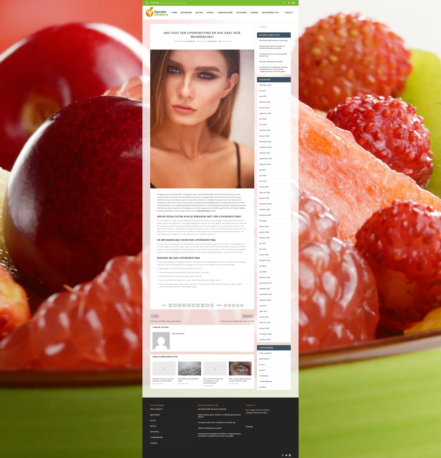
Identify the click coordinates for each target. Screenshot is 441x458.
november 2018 (265, 334)
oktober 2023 (264, 153)
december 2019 (265, 283)
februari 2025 (264, 102)
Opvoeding (241, 13)
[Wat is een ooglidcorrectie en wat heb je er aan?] (240, 368)
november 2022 (265, 204)
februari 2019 (264, 322)
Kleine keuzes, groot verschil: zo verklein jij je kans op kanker (272, 47)
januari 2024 (264, 136)
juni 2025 (262, 96)
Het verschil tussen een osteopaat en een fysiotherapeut (213, 381)
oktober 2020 (264, 260)
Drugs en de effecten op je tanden (173, 3)
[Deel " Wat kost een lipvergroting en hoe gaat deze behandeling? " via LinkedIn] (193, 305)
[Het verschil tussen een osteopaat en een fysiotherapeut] (215, 368)
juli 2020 (262, 266)
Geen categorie (265, 353)
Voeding (254, 13)
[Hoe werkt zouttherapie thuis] (189, 368)
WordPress (199, 455)
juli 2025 (262, 91)
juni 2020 (262, 272)
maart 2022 (264, 226)
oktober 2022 (264, 209)
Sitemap (249, 426)
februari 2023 (264, 192)
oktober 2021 (264, 238)
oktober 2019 (264, 289)
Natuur (199, 13)
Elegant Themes (169, 455)
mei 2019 (262, 306)
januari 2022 (264, 232)
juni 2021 (262, 249)
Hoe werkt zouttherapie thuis (188, 380)
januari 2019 (264, 328)
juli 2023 (262, 170)
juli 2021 (262, 243)
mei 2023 (262, 181)
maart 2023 (264, 187)
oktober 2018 (264, 339)
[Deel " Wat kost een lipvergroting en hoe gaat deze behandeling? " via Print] (211, 305)
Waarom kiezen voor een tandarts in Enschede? (163, 380)
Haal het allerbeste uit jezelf (270, 61)
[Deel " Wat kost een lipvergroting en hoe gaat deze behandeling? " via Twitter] (175, 305)
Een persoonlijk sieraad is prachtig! (273, 40)
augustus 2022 (265, 215)
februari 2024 (264, 130)
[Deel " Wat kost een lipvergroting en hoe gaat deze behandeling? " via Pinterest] (189, 305)
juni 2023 (262, 175)
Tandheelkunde (225, 13)
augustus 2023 (265, 164)
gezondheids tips (270, 13)
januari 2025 (264, 108)
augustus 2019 (265, 300)
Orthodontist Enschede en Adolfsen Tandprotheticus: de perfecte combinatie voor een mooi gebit (273, 69)
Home (174, 13)
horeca (210, 13)
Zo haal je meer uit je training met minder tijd (273, 55)
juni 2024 (262, 119)
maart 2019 (264, 317)
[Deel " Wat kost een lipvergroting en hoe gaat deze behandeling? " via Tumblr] (184, 305)
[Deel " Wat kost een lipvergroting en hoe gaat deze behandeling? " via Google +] (179, 305)
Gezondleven (190, 41)
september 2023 (265, 158)
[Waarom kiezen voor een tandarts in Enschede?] (164, 368)
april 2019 (263, 311)
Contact (288, 13)
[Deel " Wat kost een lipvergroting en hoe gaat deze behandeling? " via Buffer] (198, 305)
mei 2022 (262, 221)
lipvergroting (203, 211)
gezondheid (186, 13)
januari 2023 (264, 198)
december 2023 (265, 141)
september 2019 (265, 294)
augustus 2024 (265, 113)
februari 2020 (264, 277)
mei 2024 (262, 124)
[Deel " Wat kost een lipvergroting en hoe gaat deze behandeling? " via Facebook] (170, 305)
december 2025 (265, 85)
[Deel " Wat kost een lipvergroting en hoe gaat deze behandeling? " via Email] (207, 305)
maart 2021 (264, 255)
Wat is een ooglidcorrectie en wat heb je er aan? (240, 380)
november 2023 (265, 147)
